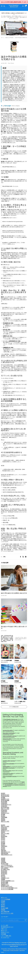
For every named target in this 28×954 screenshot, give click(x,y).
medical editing (6, 766)
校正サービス (4, 897)
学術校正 (3, 902)
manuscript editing (7, 738)
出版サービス (4, 928)
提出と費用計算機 (5, 911)
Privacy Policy (4, 948)
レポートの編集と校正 (6, 935)
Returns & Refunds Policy (21, 948)
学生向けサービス (5, 932)
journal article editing (8, 730)
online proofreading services (10, 736)
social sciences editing (8, 773)
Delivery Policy (6, 950)
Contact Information (14, 950)
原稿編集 (3, 901)
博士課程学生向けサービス (7, 927)
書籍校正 (3, 906)
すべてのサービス (5, 937)
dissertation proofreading (9, 733)
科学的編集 (3, 934)
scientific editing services (9, 760)
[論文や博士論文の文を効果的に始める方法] (14, 578)
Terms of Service (11, 948)
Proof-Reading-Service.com (14, 6)
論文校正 (3, 904)
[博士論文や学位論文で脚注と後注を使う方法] (14, 611)
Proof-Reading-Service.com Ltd (16, 944)
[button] (4, 6)
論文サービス (4, 930)
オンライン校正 (4, 925)
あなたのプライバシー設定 (7, 913)
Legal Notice (22, 950)
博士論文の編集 (4, 908)
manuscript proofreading (9, 763)
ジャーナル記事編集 (5, 899)
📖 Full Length (11, 105)
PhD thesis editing (7, 770)
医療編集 (3, 909)
